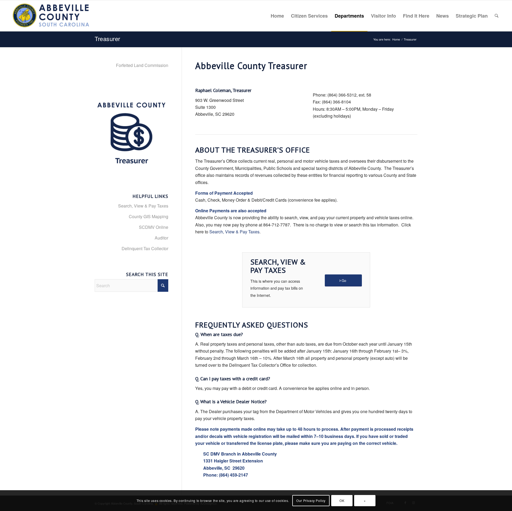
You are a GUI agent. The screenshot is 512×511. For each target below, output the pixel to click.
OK (341, 500)
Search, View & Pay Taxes (234, 232)
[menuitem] (277, 15)
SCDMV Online (153, 227)
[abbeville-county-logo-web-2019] (51, 15)
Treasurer (107, 38)
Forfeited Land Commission (142, 65)
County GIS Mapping (148, 216)
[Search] (496, 15)
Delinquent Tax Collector (145, 248)
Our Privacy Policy (311, 500)
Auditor (161, 238)
